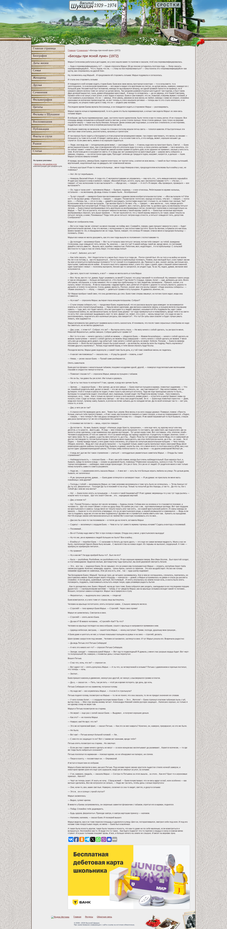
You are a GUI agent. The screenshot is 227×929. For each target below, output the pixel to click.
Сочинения (40, 92)
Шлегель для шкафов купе (45, 164)
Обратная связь (104, 917)
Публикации (41, 129)
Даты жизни (41, 63)
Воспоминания (42, 121)
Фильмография (42, 99)
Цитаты (38, 107)
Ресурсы (89, 917)
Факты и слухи (42, 136)
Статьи (37, 151)
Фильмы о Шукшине (46, 114)
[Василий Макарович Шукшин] (94, 10)
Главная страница (44, 48)
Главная (72, 50)
